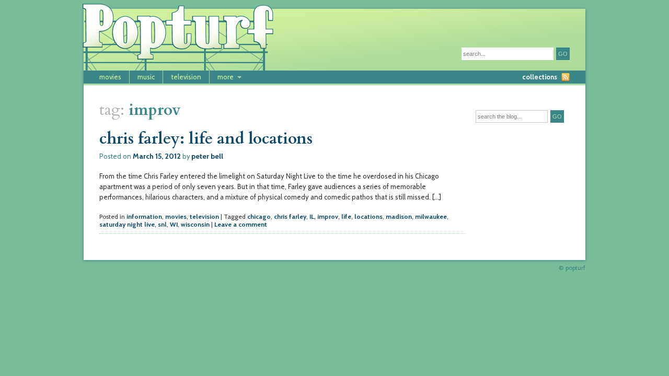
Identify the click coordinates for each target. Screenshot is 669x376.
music (146, 77)
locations (368, 216)
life (346, 216)
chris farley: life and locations (206, 138)
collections (539, 77)
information (144, 216)
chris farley (290, 216)
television (186, 77)
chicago (259, 216)
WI (174, 224)
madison (399, 216)
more (225, 77)
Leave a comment (240, 224)
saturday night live (127, 224)
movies (110, 77)
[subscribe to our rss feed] (565, 77)
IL (311, 216)
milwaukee (431, 216)
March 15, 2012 (157, 156)
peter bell (207, 156)
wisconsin (195, 224)
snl (162, 224)
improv (327, 216)
